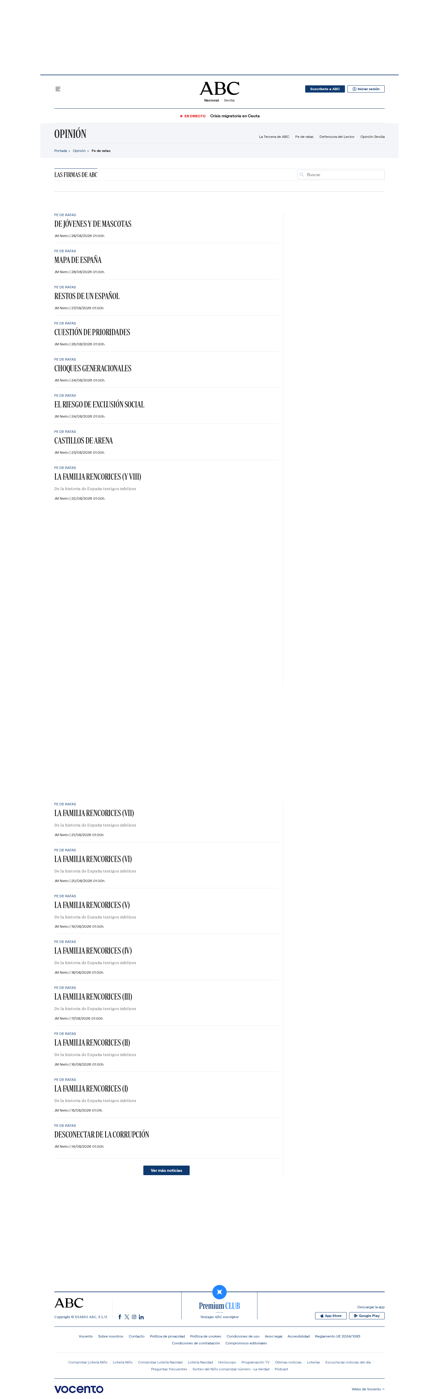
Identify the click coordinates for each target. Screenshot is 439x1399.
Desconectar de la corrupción (101, 1134)
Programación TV (256, 1362)
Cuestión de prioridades (92, 332)
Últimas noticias (288, 1362)
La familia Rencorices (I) (91, 1088)
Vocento (86, 1336)
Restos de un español (86, 296)
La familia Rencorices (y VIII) (97, 476)
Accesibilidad (299, 1336)
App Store (333, 1315)
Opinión (70, 134)
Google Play (369, 1315)
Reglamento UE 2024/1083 (337, 1336)
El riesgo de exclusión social (99, 404)
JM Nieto (62, 235)
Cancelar (374, 175)
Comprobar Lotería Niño (88, 1362)
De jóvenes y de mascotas (92, 223)
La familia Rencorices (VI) (93, 859)
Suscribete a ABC (325, 89)
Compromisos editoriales (246, 1343)
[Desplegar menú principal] (58, 89)
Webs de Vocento (366, 1389)
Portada (60, 150)
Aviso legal (273, 1336)
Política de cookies (205, 1336)
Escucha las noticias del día (348, 1362)
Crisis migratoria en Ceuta (235, 116)
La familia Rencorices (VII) (94, 813)
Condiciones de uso (243, 1336)
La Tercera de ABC (274, 136)
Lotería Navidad (200, 1362)
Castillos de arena (83, 440)
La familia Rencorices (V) (92, 905)
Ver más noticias (166, 1170)
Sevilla (229, 100)
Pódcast (281, 1369)
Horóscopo (227, 1362)
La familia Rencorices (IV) (93, 950)
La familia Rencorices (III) (93, 996)
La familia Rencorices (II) (92, 1042)
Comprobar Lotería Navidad (160, 1362)
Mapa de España (78, 260)
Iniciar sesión (369, 89)
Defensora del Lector (337, 136)
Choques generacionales (92, 368)
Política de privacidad (167, 1336)
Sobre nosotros (110, 1336)
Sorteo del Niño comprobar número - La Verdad (231, 1369)
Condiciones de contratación (196, 1343)
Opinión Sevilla (372, 136)
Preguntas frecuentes (169, 1369)
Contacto (137, 1336)
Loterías (313, 1362)
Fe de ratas (304, 136)
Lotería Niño (123, 1362)
